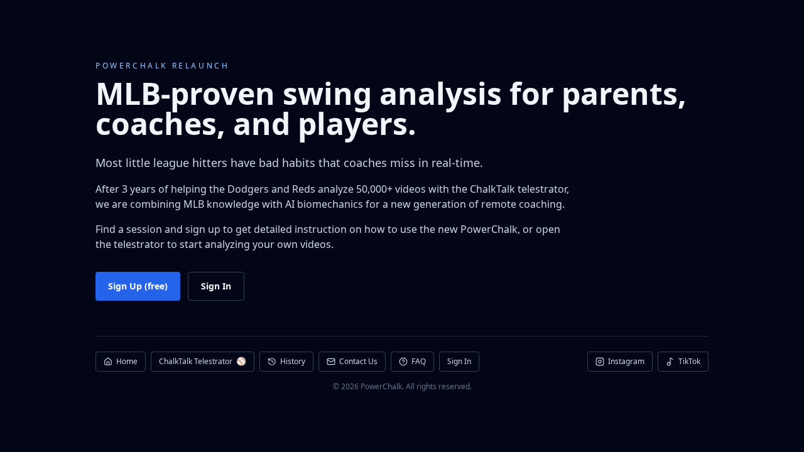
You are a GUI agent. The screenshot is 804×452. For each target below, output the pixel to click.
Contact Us (358, 361)
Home (127, 361)
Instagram (626, 361)
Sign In (216, 286)
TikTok (689, 361)
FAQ (418, 361)
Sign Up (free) (138, 286)
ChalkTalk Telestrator (202, 361)
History (292, 361)
